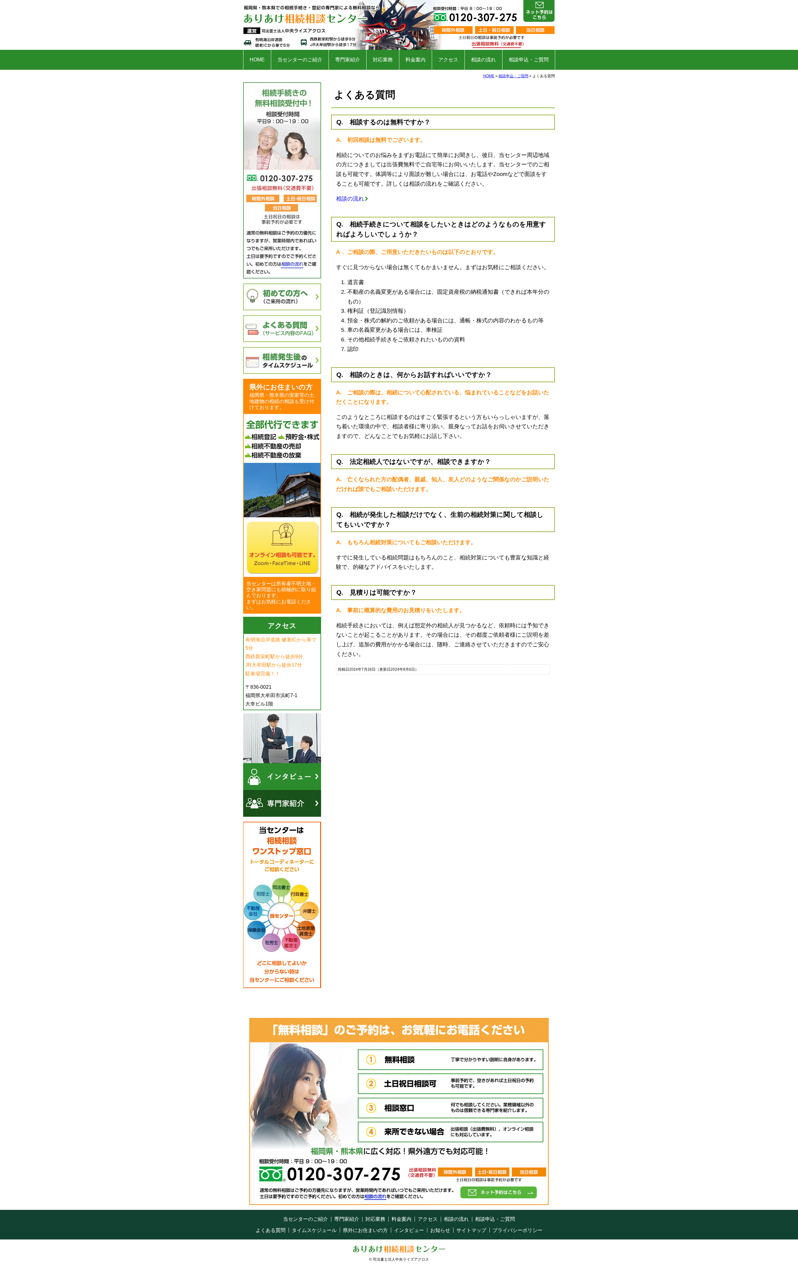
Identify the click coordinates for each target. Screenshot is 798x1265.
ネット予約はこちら (539, 11)
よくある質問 (271, 1230)
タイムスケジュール (314, 1230)
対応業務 (383, 59)
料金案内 (415, 59)
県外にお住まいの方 (365, 1230)
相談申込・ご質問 (529, 59)
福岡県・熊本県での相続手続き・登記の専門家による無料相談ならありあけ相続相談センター (313, 25)
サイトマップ (471, 1230)
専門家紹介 (347, 59)
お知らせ (440, 1230)
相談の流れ (483, 59)
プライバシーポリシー (517, 1230)
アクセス (448, 59)
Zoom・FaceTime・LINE (282, 495)
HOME (257, 59)
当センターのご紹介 (299, 59)
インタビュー (409, 1230)
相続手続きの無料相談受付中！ (282, 180)
